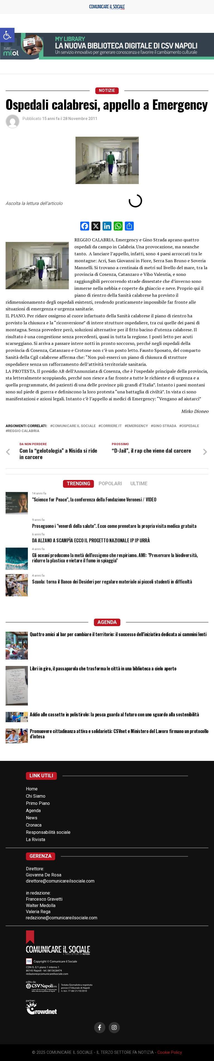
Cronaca (34, 825)
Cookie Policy (169, 1052)
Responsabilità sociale (48, 832)
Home (32, 789)
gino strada (164, 426)
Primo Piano (38, 803)
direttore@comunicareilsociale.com (60, 881)
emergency (137, 426)
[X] (95, 227)
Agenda (33, 810)
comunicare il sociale (74, 426)
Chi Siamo (35, 796)
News (31, 817)
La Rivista (35, 839)
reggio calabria (23, 431)
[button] (7, 35)
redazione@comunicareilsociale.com (61, 917)
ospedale (190, 426)
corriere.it (111, 426)
